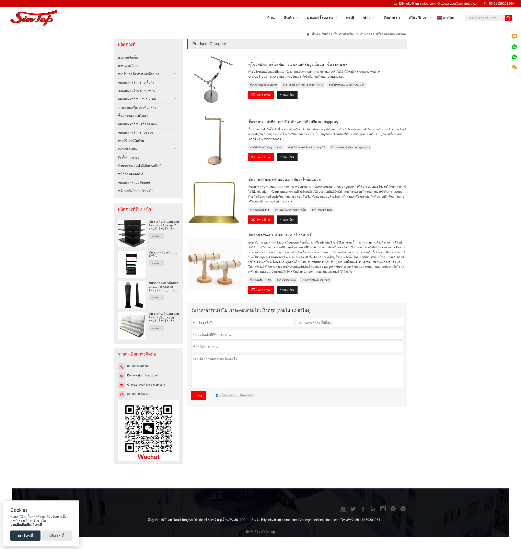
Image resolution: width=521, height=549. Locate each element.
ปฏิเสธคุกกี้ (57, 535)
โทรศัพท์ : (348, 520)
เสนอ (198, 395)
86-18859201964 (501, 3)
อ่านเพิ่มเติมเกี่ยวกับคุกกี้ (26, 524)
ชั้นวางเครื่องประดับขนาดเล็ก (290, 209)
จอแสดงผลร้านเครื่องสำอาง (138, 124)
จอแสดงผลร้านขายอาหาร (136, 90)
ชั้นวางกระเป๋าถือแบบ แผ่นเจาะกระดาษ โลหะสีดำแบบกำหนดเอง (164, 286)
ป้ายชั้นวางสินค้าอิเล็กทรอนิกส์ (139, 165)
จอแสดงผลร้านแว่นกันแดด (137, 99)
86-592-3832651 (138, 393)
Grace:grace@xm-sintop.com (458, 3)
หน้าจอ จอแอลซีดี (130, 174)
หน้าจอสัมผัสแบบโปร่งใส (135, 190)
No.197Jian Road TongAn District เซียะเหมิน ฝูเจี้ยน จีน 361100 (200, 520)
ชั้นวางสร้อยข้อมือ (259, 209)
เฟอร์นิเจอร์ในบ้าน (131, 140)
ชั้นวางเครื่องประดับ (260, 280)
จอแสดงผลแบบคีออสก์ (134, 182)
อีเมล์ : (255, 520)
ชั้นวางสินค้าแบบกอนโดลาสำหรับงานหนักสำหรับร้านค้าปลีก (164, 225)
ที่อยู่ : (151, 520)
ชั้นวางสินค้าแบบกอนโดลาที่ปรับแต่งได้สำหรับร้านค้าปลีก (164, 317)
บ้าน (312, 34)
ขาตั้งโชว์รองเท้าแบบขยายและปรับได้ (303, 85)
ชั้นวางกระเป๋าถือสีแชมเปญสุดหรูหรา (350, 147)
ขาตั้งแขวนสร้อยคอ (322, 209)
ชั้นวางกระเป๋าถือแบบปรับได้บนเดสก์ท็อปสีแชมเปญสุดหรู (293, 122)
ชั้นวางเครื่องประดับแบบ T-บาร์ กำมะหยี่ (280, 235)
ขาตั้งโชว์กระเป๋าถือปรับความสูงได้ (306, 147)
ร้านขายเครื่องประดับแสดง (353, 34)
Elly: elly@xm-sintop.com (417, 3)
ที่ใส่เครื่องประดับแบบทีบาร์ (316, 280)
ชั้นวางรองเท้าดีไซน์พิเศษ (263, 85)
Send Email (261, 94)
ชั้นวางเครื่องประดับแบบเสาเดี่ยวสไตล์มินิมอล (284, 179)
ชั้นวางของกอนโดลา (133, 115)
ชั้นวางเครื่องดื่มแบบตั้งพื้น (163, 254)
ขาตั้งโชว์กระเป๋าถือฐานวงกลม (266, 147)
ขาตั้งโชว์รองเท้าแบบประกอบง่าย (346, 85)
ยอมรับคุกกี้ (25, 535)
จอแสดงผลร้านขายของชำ (136, 132)
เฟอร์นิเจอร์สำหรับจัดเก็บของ (138, 74)
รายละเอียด (287, 94)
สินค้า (326, 34)
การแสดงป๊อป (128, 65)
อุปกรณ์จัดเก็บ (128, 57)
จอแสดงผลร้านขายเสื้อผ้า (136, 82)
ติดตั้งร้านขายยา (129, 157)
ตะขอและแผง (128, 149)
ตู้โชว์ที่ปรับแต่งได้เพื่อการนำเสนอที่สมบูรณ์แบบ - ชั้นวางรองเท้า (299, 64)
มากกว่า (156, 236)
